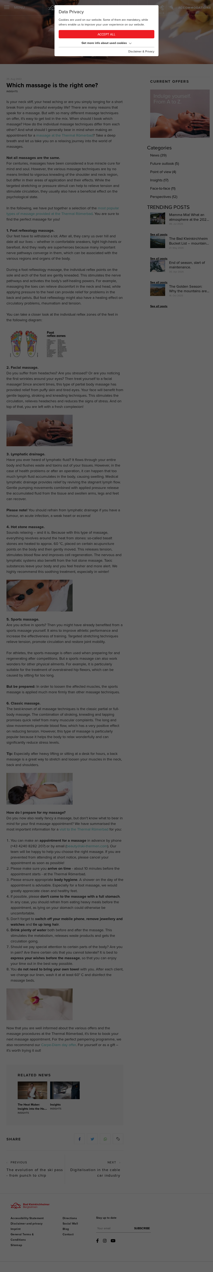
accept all (106, 34)
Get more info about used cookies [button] (104, 43)
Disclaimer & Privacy (141, 51)
